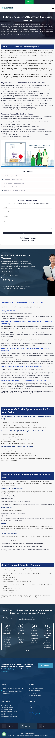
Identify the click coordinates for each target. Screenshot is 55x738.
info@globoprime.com (27, 238)
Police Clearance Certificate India (9, 716)
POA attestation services (7, 714)
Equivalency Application (35, 695)
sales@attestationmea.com (14, 725)
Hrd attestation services (34, 690)
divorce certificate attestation (8, 709)
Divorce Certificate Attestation (36, 688)
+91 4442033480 (27, 240)
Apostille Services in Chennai (36, 693)
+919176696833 (29, 725)
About (26, 733)
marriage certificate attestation (8, 713)
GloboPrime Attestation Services (40, 735)
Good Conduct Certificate (35, 692)
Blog (31, 705)
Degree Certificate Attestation (8, 705)
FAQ (31, 707)
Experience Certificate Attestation (9, 711)
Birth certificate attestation (7, 707)
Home (21, 733)
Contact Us (32, 733)
